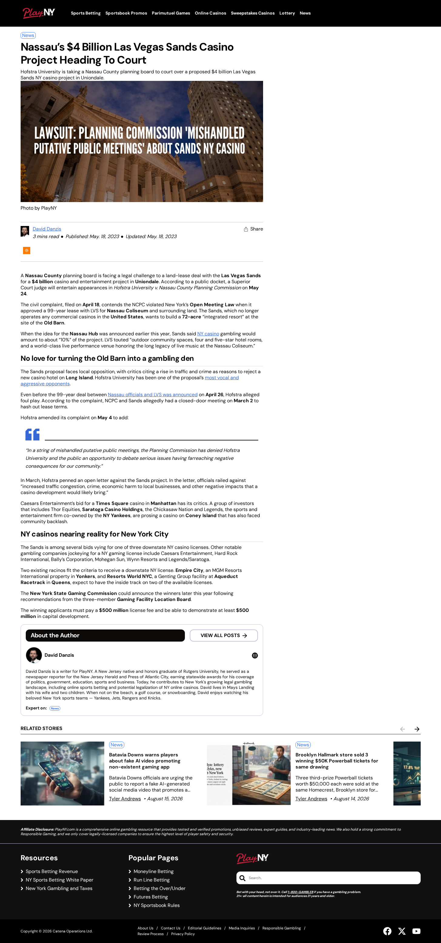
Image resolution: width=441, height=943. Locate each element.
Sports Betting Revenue (52, 871)
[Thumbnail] (62, 773)
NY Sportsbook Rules (157, 905)
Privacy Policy (183, 933)
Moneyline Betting (154, 871)
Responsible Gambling (281, 928)
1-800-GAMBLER (300, 892)
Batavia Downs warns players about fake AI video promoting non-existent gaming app (145, 761)
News (28, 35)
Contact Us (170, 928)
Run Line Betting (152, 880)
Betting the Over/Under (159, 888)
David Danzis (47, 229)
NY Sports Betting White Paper (59, 880)
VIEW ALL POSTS (220, 635)
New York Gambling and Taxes (59, 888)
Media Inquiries (242, 928)
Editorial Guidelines (204, 928)
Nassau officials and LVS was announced (153, 394)
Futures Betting (151, 897)
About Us (145, 928)
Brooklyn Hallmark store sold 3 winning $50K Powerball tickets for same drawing (337, 761)
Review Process (151, 933)
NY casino (208, 333)
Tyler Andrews (125, 798)
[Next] (417, 729)
